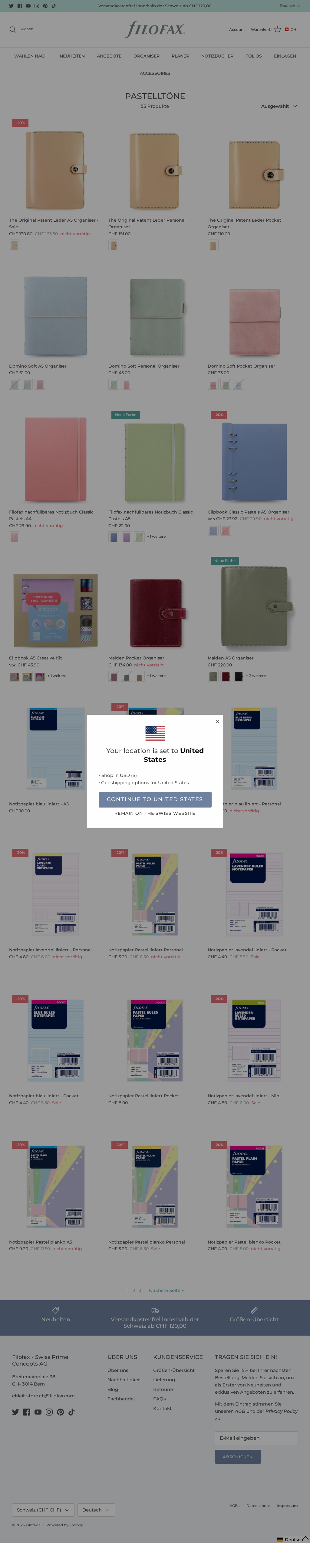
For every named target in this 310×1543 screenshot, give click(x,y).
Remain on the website (154, 813)
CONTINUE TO (155, 799)
